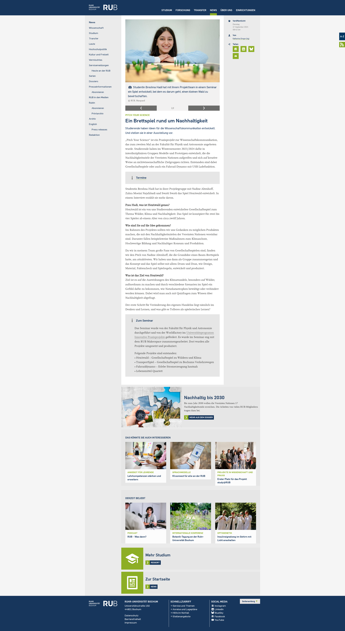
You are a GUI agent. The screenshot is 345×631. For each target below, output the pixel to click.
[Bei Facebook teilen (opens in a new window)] (236, 49)
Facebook (220, 616)
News (213, 10)
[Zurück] (141, 108)
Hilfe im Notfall (181, 612)
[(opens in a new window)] (101, 7)
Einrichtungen (245, 10)
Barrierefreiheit (133, 618)
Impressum (131, 622)
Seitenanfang (250, 601)
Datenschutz (131, 615)
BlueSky (219, 612)
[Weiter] (204, 108)
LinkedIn (219, 609)
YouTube (219, 619)
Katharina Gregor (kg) (241, 38)
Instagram (220, 605)
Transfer (200, 10)
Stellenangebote (181, 616)
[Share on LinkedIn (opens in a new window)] (244, 49)
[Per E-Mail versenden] (236, 56)
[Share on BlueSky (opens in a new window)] (251, 49)
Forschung (183, 10)
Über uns (226, 10)
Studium (166, 10)
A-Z (342, 36)
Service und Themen (184, 605)
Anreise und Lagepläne (185, 609)
